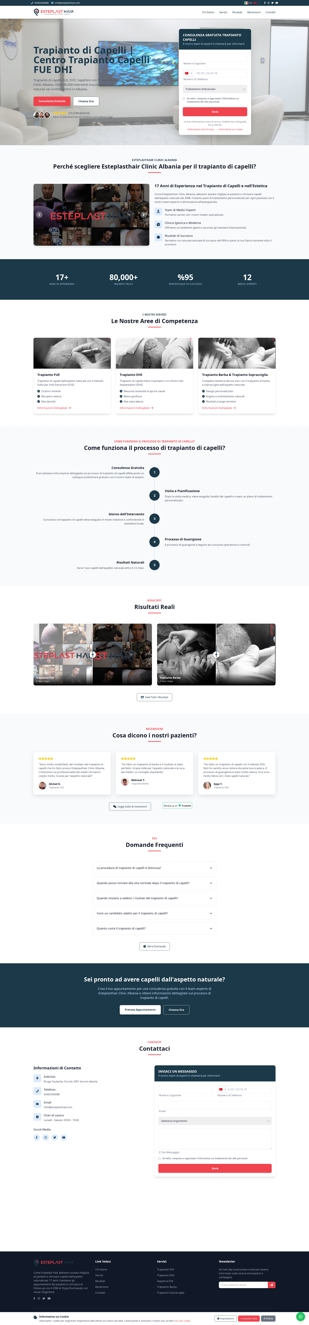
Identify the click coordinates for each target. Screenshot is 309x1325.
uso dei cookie (182, 1320)
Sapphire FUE (165, 1281)
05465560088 (41, 2)
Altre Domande (156, 946)
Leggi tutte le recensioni (132, 806)
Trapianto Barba (167, 1287)
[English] (250, 3)
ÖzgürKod (48, 1292)
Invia (215, 111)
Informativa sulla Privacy (200, 129)
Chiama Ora (86, 101)
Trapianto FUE (165, 1269)
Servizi (223, 12)
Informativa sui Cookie (231, 129)
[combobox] (188, 73)
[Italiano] (246, 3)
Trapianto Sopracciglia (170, 1292)
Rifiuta (269, 1318)
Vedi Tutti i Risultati (156, 697)
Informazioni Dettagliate (52, 408)
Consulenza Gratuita (52, 101)
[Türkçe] (255, 3)
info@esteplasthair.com (67, 2)
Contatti (271, 12)
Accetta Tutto (250, 1318)
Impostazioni (227, 1318)
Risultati (237, 12)
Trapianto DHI (165, 1275)
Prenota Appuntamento (140, 1009)
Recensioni (254, 12)
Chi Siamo (208, 12)
